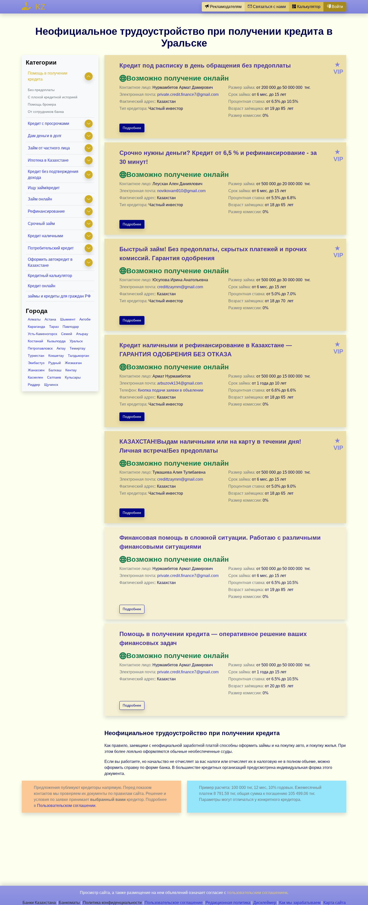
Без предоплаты (41, 90)
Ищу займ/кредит (44, 188)
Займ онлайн (40, 199)
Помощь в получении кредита (47, 76)
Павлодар (71, 327)
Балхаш (55, 370)
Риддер (34, 385)
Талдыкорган (78, 356)
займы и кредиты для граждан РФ (59, 296)
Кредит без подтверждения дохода (53, 174)
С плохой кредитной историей (52, 97)
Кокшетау (56, 356)
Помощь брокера (42, 104)
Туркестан (36, 356)
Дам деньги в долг (45, 136)
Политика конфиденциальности (112, 902)
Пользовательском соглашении (66, 805)
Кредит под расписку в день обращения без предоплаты (205, 65)
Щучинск (51, 385)
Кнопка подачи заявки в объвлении (170, 390)
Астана (50, 319)
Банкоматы (69, 902)
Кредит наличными (45, 236)
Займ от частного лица (49, 148)
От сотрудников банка (46, 112)
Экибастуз (36, 363)
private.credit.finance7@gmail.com (188, 94)
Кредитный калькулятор (50, 275)
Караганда (36, 327)
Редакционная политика (228, 902)
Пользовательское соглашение (174, 902)
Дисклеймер (264, 902)
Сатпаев (54, 377)
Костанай (35, 341)
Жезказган (73, 363)
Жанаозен (36, 370)
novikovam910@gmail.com (181, 191)
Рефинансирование (46, 211)
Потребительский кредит (51, 248)
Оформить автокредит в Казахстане (50, 262)
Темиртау (77, 348)
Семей (66, 334)
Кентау (71, 370)
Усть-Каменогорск (42, 334)
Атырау (82, 334)
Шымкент (67, 319)
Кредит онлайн (41, 286)
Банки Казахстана (39, 902)
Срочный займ (41, 223)
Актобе (85, 319)
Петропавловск (40, 348)
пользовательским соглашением (257, 892)
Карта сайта (334, 902)
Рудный (54, 363)
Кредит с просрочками (48, 123)
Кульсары (73, 377)
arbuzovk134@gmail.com (180, 383)
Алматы (34, 319)
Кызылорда (56, 341)
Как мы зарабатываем (299, 902)
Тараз (54, 327)
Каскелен (35, 377)
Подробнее (132, 128)
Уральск (76, 341)
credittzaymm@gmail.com (180, 287)
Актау (61, 348)
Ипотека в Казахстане (48, 160)
